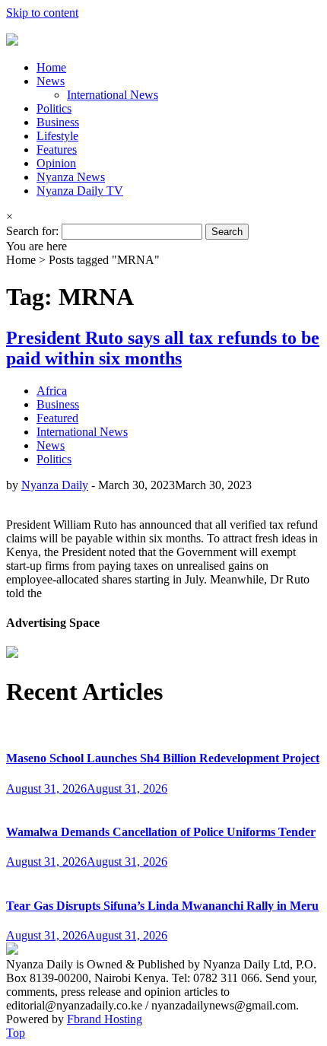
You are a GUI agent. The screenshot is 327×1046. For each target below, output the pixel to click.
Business (58, 122)
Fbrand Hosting (104, 1019)
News (51, 81)
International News (112, 94)
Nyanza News (71, 176)
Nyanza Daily (54, 484)
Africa (52, 390)
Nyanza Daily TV (80, 190)
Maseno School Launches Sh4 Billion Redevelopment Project (162, 758)
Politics (54, 108)
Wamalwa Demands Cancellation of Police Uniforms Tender (161, 831)
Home (51, 67)
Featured (57, 418)
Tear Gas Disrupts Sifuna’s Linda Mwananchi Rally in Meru (162, 905)
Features (57, 149)
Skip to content (42, 12)
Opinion (56, 163)
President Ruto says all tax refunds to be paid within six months (162, 348)
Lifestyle (57, 135)
